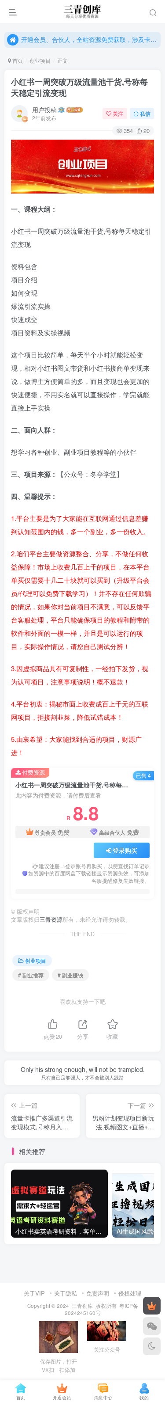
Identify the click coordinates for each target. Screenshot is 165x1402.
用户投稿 (44, 109)
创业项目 (40, 60)
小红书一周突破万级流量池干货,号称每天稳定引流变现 (79, 87)
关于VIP (34, 1293)
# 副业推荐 (31, 975)
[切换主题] (152, 1346)
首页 (17, 60)
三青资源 (51, 919)
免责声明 (97, 1293)
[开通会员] (152, 1306)
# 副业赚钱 (70, 975)
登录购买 (125, 850)
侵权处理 (129, 1293)
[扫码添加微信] (152, 1326)
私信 (145, 113)
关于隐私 (65, 1293)
